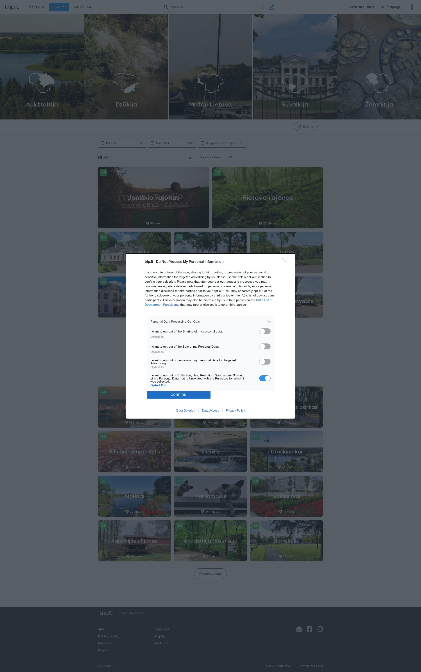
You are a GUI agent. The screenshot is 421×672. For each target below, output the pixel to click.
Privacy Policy (235, 410)
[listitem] (210, 321)
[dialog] (210, 336)
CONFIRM (179, 394)
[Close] (286, 262)
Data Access (210, 410)
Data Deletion (185, 410)
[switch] (265, 331)
